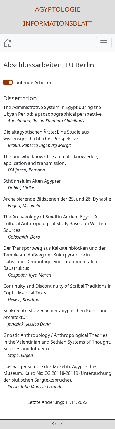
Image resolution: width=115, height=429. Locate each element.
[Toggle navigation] (104, 42)
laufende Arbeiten (33, 82)
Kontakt (57, 423)
